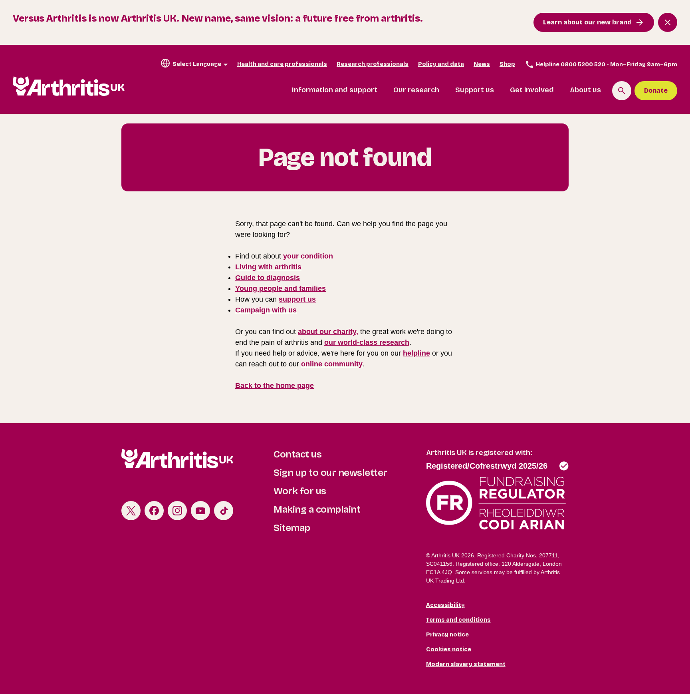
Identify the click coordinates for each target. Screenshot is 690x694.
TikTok (223, 510)
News (482, 64)
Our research (416, 90)
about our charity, (328, 332)
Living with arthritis (268, 267)
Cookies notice (448, 649)
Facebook (154, 510)
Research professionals (372, 64)
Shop (507, 64)
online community (332, 364)
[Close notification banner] (667, 22)
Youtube (200, 510)
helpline (416, 353)
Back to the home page (274, 386)
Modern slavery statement (466, 664)
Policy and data (441, 64)
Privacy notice (447, 634)
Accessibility (445, 605)
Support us (474, 90)
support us (297, 299)
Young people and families (280, 288)
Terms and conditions (458, 619)
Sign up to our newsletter (330, 472)
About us (585, 90)
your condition (308, 256)
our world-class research (366, 342)
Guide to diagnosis (267, 278)
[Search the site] (621, 90)
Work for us (300, 491)
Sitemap (292, 527)
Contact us (297, 454)
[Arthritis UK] (69, 86)
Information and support (334, 90)
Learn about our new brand (587, 22)
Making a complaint (317, 509)
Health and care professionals (282, 64)
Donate (656, 90)
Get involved (532, 90)
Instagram (177, 510)
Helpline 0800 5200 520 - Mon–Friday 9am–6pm (606, 64)
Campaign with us (266, 310)
